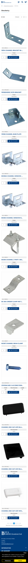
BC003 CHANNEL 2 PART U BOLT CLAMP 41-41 (12, 260)
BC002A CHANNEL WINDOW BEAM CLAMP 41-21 (12, 176)
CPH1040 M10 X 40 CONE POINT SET (12, 385)
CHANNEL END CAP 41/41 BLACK (12, 469)
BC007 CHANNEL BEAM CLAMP (12, 343)
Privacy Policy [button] (20, 556)
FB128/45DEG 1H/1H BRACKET (11, 92)
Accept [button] (20, 560)
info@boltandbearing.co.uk (7, 544)
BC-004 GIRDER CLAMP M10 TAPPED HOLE (12, 301)
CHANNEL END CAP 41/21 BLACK (12, 427)
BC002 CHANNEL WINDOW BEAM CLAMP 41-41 (12, 218)
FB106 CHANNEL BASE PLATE (11, 134)
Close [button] (25, 552)
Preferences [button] (8, 560)
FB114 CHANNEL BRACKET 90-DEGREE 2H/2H (12, 50)
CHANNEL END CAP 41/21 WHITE (12, 511)
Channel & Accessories (8, 5)
